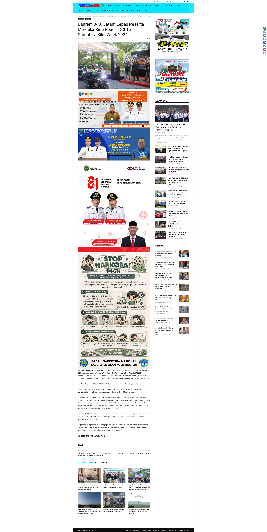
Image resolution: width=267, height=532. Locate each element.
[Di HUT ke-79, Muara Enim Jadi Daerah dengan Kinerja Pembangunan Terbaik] (160, 159)
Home (110, 5)
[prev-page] (79, 517)
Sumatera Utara (155, 5)
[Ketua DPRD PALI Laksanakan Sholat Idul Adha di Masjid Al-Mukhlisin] (160, 224)
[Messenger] (265, 35)
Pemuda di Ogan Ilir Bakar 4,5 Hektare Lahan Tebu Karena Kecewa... (164, 330)
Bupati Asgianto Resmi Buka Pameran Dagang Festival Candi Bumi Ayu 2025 (178, 170)
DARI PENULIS (101, 463)
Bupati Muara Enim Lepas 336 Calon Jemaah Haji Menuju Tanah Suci (177, 234)
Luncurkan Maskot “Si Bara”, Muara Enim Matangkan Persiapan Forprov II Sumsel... (172, 127)
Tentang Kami (172, 530)
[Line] (265, 39)
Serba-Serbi (130, 10)
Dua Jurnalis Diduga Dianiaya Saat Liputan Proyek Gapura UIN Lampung (165, 253)
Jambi (177, 5)
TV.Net (145, 10)
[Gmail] (265, 49)
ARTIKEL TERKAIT (85, 463)
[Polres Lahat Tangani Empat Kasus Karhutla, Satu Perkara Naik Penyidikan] (184, 287)
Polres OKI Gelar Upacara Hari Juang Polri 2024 (134, 453)
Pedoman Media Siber (132, 530)
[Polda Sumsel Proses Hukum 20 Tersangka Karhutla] (184, 320)
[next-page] (82, 517)
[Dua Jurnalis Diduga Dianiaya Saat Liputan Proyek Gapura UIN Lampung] (184, 253)
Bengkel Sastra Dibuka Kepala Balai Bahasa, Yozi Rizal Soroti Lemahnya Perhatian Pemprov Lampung (139, 487)
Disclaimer (156, 530)
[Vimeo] (184, 1)
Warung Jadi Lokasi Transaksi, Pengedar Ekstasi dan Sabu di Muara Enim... (164, 264)
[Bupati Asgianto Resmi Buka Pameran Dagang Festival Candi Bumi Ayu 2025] (160, 170)
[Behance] (170, 1)
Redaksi (163, 530)
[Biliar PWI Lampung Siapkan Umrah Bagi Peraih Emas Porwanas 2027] (114, 500)
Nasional (117, 5)
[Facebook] (173, 1)
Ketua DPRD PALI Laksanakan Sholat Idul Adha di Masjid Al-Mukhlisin (178, 224)
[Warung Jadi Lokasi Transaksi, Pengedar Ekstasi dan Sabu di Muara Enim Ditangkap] (184, 265)
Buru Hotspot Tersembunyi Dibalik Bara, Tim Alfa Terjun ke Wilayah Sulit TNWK (138, 511)
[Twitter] (180, 1)
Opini (138, 10)
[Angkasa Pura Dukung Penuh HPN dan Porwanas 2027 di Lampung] (114, 475)
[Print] (265, 53)
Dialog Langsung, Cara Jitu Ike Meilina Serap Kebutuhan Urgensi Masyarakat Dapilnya (178, 149)
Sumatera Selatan (139, 5)
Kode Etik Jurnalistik (183, 530)
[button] (167, 1)
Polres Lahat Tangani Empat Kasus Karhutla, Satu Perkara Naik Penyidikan (166, 286)
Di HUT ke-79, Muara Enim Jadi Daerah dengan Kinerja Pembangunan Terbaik (178, 159)
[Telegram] (265, 32)
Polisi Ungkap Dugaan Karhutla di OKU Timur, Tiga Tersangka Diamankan (165, 298)
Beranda (80, 16)
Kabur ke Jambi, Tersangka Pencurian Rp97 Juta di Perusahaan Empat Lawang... (164, 275)
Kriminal (81, 10)
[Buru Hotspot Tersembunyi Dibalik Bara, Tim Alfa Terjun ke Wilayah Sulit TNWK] (139, 500)
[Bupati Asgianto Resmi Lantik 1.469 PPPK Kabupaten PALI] (160, 204)
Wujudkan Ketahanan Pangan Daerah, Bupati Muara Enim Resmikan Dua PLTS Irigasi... (177, 193)
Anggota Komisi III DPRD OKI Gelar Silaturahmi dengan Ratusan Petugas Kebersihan (94, 454)
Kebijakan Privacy (146, 530)
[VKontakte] (187, 1)
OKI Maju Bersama (108, 10)
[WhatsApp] (265, 28)
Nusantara (126, 5)
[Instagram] (177, 1)
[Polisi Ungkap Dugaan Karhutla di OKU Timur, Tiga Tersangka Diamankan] (184, 298)
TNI (85, 444)
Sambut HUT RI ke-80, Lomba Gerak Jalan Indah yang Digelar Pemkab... (178, 213)
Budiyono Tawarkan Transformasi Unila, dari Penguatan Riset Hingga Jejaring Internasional (88, 487)
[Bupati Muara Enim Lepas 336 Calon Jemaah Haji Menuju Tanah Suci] (160, 235)
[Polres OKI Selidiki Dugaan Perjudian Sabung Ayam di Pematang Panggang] (184, 309)
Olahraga (90, 10)
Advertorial (120, 10)
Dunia (97, 10)
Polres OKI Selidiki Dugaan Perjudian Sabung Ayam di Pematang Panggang (163, 309)
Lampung (167, 5)
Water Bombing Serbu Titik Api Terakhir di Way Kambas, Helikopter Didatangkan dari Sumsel (89, 511)
